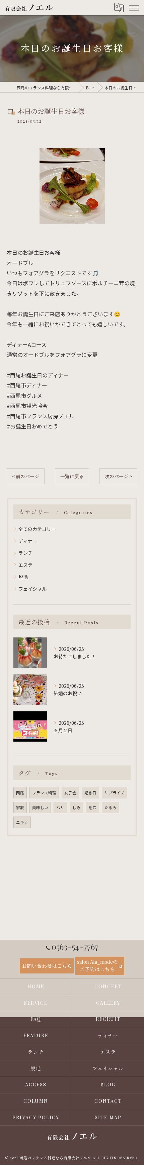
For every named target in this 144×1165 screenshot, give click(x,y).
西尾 (20, 792)
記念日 (90, 792)
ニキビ (22, 822)
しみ (76, 807)
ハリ (60, 807)
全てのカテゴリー (37, 529)
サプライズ (114, 792)
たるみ (110, 807)
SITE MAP (108, 1117)
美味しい (40, 807)
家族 (20, 807)
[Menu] (133, 7)
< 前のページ (25, 476)
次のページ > (118, 476)
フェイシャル (32, 588)
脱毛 (23, 577)
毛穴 (92, 807)
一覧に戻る (72, 476)
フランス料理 (44, 792)
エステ (25, 564)
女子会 (70, 792)
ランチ (25, 552)
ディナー (27, 541)
